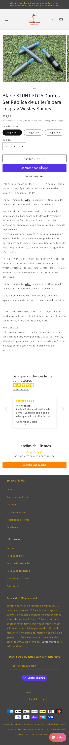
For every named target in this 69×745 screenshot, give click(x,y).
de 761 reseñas (21, 389)
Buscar (10, 548)
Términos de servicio (18, 578)
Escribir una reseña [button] (34, 465)
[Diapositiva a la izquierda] (27, 88)
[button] (6, 19)
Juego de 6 (33, 132)
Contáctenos (14, 527)
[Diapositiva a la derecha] (42, 88)
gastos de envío (29, 121)
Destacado (12, 504)
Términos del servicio (38, 729)
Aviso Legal (13, 585)
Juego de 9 (54, 132)
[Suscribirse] (56, 666)
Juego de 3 (12, 132)
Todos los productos (18, 497)
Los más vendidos (16, 512)
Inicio (10, 489)
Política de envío (16, 555)
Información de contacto (42, 734)
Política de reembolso (19, 563)
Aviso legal (23, 734)
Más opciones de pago (35, 176)
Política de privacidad (18, 570)
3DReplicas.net (16, 724)
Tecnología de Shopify (33, 724)
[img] (36, 385)
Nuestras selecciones (18, 519)
